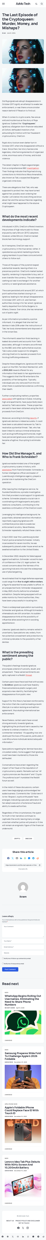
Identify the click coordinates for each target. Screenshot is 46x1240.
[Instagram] (28, 1228)
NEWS (6, 992)
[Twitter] (23, 1228)
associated (7, 398)
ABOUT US (10, 1220)
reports (33, 418)
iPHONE (11, 1104)
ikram (23, 896)
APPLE (6, 1104)
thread (29, 675)
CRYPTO (17, 839)
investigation (33, 168)
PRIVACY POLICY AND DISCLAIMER (28, 1220)
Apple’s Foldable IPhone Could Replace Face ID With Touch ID (22, 1110)
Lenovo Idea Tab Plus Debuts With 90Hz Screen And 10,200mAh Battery (22, 1164)
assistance (7, 469)
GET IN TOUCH (24, 1223)
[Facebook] (18, 1228)
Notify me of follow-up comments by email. (17, 958)
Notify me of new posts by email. (14, 964)
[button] (3, 4)
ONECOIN (28, 839)
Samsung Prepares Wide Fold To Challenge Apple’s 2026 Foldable (23, 1056)
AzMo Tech (23, 3)
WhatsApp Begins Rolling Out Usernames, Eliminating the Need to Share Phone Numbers (23, 1000)
